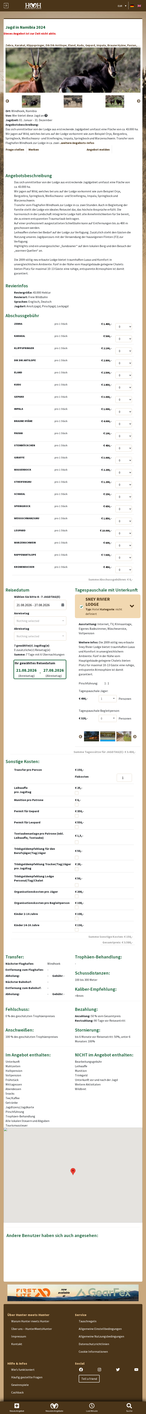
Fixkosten (82, 776)
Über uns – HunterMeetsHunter (31, 1329)
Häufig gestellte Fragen (26, 1377)
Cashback (17, 1392)
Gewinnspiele (20, 1385)
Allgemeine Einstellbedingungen (100, 1329)
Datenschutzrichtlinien (94, 1344)
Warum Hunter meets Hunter (30, 1321)
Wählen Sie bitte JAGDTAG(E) (37, 597)
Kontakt (16, 1344)
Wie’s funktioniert (23, 1369)
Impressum (18, 1336)
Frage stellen (15, 149)
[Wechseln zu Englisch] (139, 5)
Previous (7, 101)
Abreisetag (21, 628)
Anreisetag (21, 613)
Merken (34, 149)
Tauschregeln (87, 1321)
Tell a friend (89, 1379)
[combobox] (40, 620)
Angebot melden (98, 149)
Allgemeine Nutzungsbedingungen (101, 1336)
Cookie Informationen (93, 1351)
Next (138, 101)
